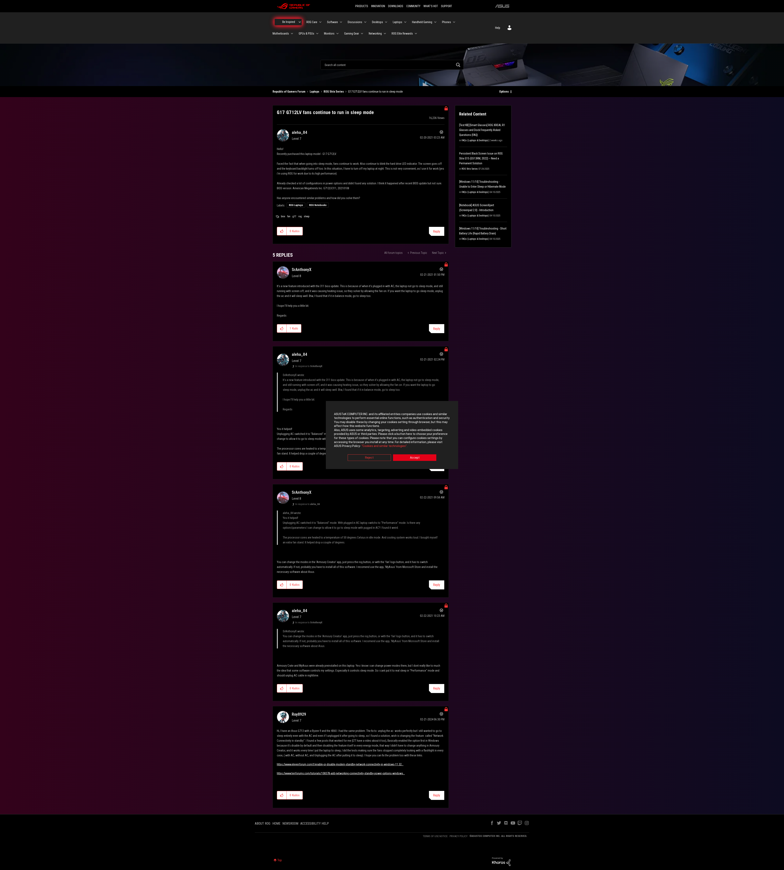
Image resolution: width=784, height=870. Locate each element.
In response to (308, 366)
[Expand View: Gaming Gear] (362, 33)
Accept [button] (415, 457)
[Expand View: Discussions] (365, 22)
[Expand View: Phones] (454, 22)
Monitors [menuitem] (329, 33)
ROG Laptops (296, 205)
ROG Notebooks (317, 205)
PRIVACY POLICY (459, 836)
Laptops (314, 91)
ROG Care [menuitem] (311, 22)
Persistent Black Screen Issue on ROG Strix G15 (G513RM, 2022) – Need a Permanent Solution (481, 158)
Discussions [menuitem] (355, 22)
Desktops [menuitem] (377, 22)
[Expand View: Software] (341, 22)
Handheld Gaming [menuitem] (422, 22)
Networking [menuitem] (375, 33)
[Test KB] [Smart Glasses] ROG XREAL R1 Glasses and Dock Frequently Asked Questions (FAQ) (482, 130)
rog (300, 216)
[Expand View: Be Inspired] (300, 22)
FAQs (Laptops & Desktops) (475, 140)
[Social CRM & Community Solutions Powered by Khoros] (501, 861)
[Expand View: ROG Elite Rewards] (416, 33)
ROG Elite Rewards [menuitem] (402, 33)
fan (288, 216)
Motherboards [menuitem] (281, 33)
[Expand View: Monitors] (337, 33)
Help (497, 27)
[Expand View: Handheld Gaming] (435, 22)
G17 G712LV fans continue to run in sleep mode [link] (375, 91)
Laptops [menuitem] (397, 22)
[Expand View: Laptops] (405, 22)
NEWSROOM (290, 823)
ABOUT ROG (262, 823)
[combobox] (392, 65)
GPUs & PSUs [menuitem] (306, 33)
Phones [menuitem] (446, 22)
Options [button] (504, 91)
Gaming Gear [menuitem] (351, 33)
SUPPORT (446, 6)
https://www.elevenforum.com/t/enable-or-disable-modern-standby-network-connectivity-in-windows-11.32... (340, 764)
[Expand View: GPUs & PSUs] (317, 33)
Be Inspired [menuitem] (288, 22)
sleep (306, 216)
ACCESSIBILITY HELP (314, 823)
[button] (282, 231)
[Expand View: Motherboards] (292, 33)
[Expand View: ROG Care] (320, 22)
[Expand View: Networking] (385, 33)
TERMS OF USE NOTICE (435, 836)
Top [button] (279, 860)
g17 (294, 216)
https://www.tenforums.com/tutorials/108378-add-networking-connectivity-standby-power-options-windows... (341, 773)
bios (283, 216)
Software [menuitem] (332, 22)
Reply (436, 231)
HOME (276, 823)
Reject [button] (369, 457)
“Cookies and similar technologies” (384, 446)
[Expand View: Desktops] (386, 22)
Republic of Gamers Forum (289, 91)
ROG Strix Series (334, 91)
